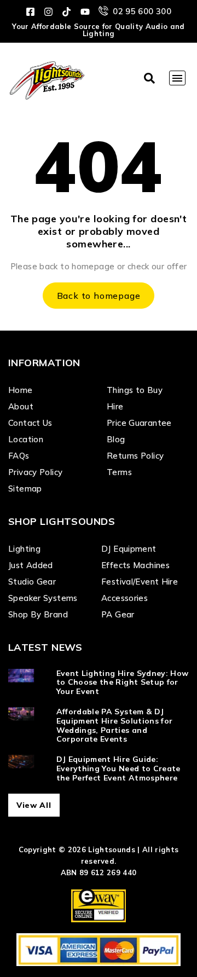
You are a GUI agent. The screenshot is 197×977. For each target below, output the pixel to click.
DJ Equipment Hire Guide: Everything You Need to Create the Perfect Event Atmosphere (118, 768)
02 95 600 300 (142, 11)
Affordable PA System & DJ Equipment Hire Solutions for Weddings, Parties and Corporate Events (114, 725)
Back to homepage (99, 295)
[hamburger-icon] (177, 78)
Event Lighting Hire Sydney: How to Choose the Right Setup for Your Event (122, 682)
